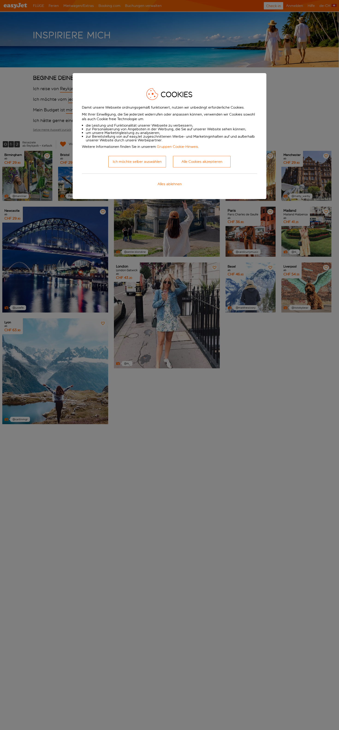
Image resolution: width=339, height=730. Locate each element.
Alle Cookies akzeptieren (201, 161)
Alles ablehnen (170, 184)
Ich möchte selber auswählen (137, 161)
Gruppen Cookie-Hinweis (177, 146)
